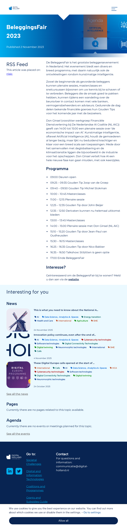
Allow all (63, 520)
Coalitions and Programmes (35, 488)
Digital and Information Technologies (35, 475)
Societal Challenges (33, 462)
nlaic (9, 73)
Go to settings (92, 512)
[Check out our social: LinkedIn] (9, 471)
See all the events (18, 433)
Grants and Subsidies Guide (37, 499)
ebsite (75, 279)
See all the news (17, 394)
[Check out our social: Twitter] (19, 471)
